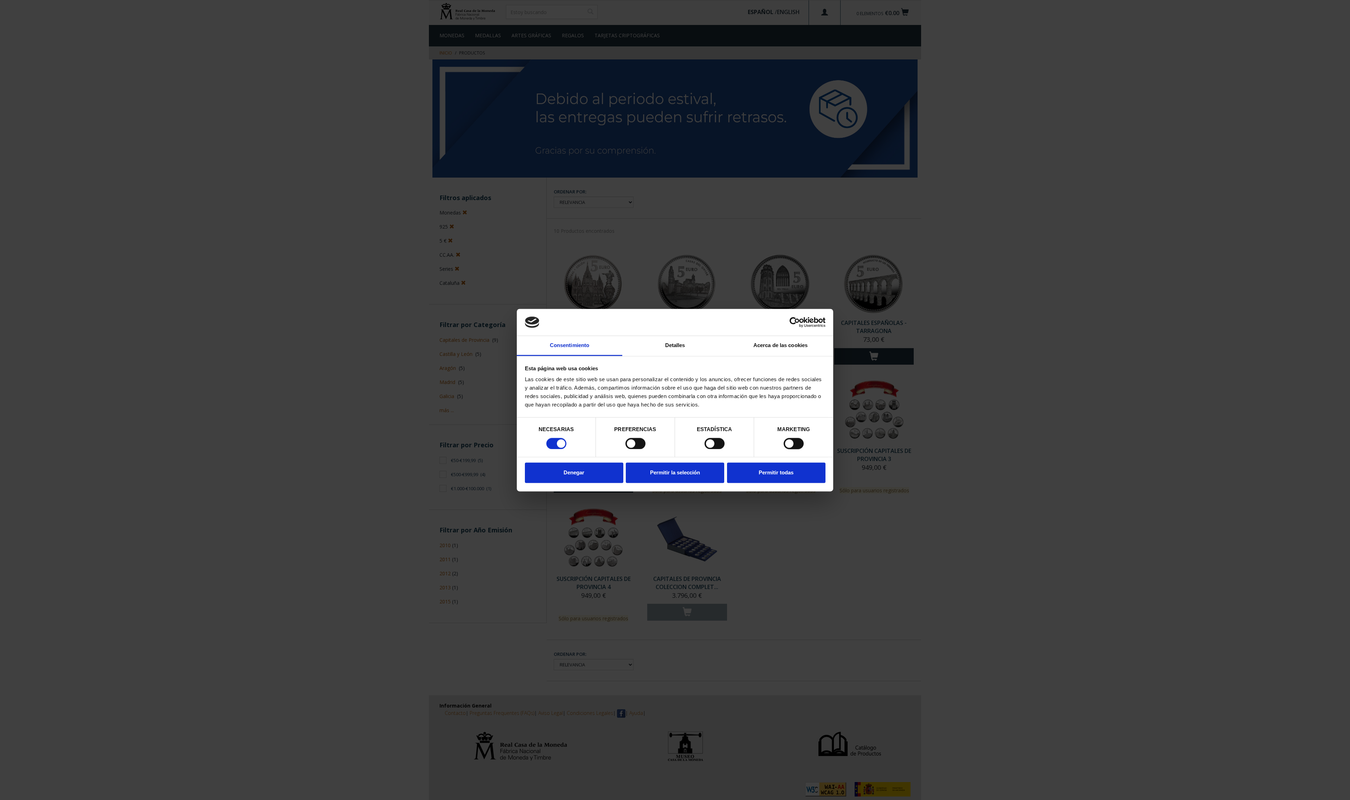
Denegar (574, 473)
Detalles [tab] (675, 345)
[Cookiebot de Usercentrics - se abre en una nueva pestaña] (794, 322)
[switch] (635, 443)
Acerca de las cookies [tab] (780, 345)
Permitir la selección (675, 473)
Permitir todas (776, 473)
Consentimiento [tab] (569, 345)
